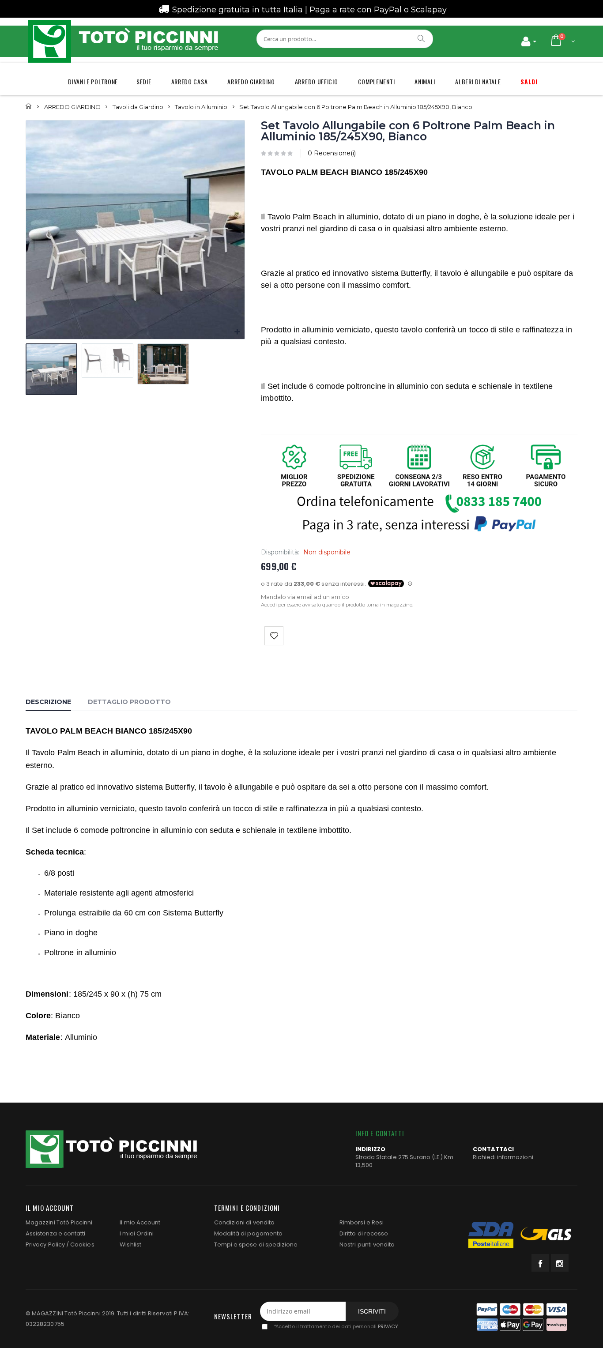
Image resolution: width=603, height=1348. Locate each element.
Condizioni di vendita (244, 1222)
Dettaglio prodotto (129, 702)
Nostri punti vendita (367, 1244)
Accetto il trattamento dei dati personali (335, 1326)
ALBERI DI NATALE (478, 81)
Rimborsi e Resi (361, 1222)
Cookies (82, 1244)
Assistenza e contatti (55, 1233)
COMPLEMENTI (376, 81)
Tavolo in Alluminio (201, 106)
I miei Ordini (137, 1233)
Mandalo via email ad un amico (305, 596)
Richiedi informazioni (503, 1157)
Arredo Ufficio (316, 81)
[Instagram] (560, 1263)
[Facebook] (540, 1263)
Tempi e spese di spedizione (256, 1244)
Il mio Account (140, 1222)
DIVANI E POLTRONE (93, 81)
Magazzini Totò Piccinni (59, 1222)
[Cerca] (422, 38)
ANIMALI (425, 81)
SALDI (529, 81)
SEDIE (143, 81)
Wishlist (130, 1244)
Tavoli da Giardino (138, 106)
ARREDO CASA (189, 81)
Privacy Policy (45, 1244)
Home (29, 106)
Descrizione (48, 702)
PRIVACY (388, 1326)
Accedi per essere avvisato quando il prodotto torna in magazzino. (337, 605)
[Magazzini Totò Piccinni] (123, 41)
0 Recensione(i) (332, 153)
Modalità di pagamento (248, 1233)
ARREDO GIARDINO (251, 81)
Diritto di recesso (363, 1233)
